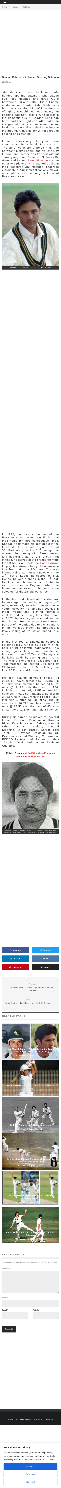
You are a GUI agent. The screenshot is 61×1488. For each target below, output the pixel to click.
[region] (30, 1465)
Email (5, 1310)
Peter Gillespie (38, 160)
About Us (49, 1419)
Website (36, 1310)
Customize (30, 1474)
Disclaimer (38, 1419)
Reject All (30, 1482)
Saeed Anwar (49, 563)
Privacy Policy (25, 1419)
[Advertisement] (30, 41)
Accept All (30, 1466)
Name (5, 1298)
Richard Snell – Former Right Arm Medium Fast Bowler (32, 987)
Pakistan (7, 82)
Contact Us (12, 1419)
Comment (6, 1269)
